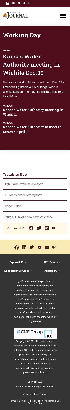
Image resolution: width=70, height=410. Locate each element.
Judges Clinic (12, 206)
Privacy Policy (36, 401)
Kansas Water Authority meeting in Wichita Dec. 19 (31, 64)
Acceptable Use (53, 401)
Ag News (8, 50)
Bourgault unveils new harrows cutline (28, 217)
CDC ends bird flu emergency (23, 195)
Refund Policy (35, 403)
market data (45, 341)
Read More (10, 96)
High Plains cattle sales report (23, 184)
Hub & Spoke (40, 394)
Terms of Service (18, 401)
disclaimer (40, 372)
